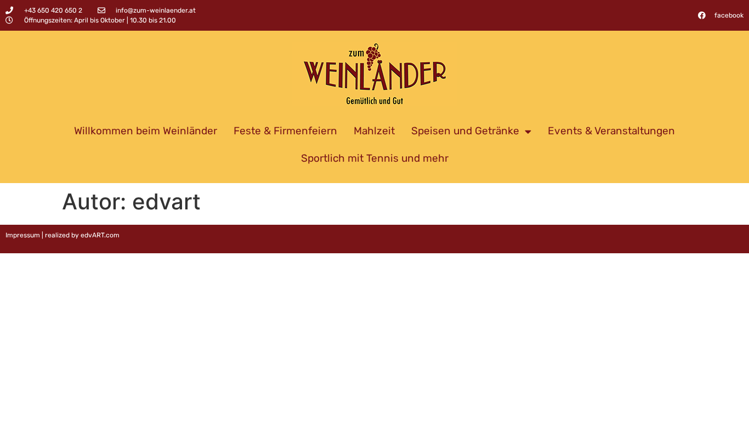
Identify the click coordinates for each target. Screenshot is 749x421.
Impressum (22, 235)
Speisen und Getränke (465, 130)
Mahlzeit (374, 130)
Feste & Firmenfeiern (285, 130)
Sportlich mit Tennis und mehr (375, 158)
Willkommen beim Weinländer (145, 130)
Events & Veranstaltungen (611, 130)
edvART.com (100, 235)
